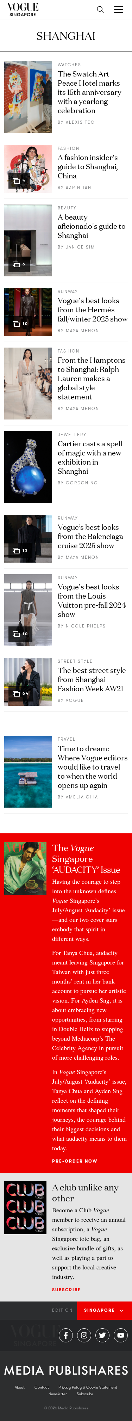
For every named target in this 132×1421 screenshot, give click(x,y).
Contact (41, 1387)
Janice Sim (80, 247)
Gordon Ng (82, 482)
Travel (67, 739)
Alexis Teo (80, 122)
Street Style (75, 661)
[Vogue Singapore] (22, 9)
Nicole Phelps (86, 626)
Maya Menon (82, 330)
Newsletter (58, 1394)
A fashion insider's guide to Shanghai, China (88, 166)
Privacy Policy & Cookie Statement (87, 1387)
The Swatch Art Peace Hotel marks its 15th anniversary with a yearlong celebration (89, 91)
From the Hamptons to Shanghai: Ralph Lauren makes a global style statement (92, 377)
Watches (69, 64)
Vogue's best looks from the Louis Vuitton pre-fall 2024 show (92, 600)
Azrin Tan (79, 187)
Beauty (67, 208)
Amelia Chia (82, 797)
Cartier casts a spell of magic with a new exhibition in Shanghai (90, 457)
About (20, 1387)
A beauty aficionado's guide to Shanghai (92, 225)
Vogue (75, 700)
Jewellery (72, 434)
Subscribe (66, 1289)
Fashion (69, 148)
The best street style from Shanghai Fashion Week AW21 (92, 678)
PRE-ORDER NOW (75, 1161)
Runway (68, 291)
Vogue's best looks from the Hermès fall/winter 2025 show (93, 309)
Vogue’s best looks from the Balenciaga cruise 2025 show (90, 535)
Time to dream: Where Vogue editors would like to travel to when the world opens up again (93, 766)
